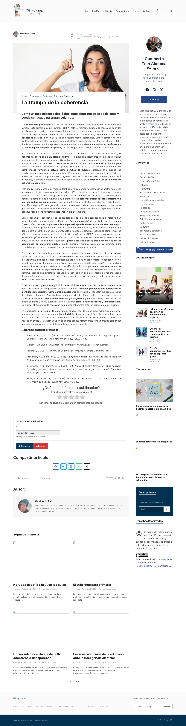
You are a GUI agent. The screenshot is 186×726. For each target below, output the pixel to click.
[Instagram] (154, 90)
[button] (171, 11)
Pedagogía (98, 37)
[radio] (59, 397)
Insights (95, 11)
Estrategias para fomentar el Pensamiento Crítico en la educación (152, 477)
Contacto (147, 11)
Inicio (86, 11)
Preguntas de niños (150, 215)
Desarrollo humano (150, 173)
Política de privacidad (45, 706)
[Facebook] (147, 90)
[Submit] (167, 509)
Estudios (78, 37)
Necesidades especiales (152, 200)
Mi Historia (107, 11)
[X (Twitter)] (161, 90)
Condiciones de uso (22, 706)
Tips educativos (148, 234)
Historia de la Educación (152, 192)
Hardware (145, 188)
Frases (136, 11)
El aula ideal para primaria (92, 584)
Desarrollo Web (148, 177)
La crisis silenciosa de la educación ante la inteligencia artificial (99, 656)
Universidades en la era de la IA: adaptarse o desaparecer (37, 656)
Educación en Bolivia (150, 181)
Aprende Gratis (122, 11)
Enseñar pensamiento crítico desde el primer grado (160, 352)
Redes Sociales (147, 223)
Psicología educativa (111, 37)
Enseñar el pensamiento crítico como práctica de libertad (160, 332)
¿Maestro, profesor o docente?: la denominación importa (161, 313)
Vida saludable (147, 242)
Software (144, 227)
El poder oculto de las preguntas (154, 441)
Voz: (18, 427)
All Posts (23, 36)
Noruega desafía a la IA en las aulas (39, 584)
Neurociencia (87, 37)
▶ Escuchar (24, 446)
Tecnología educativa (151, 230)
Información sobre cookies (70, 706)
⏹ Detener (41, 446)
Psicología (46, 478)
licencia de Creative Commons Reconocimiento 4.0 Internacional (154, 562)
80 (77, 681)
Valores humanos (149, 238)
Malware (144, 196)
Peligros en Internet (150, 211)
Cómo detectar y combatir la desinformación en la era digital (154, 407)
